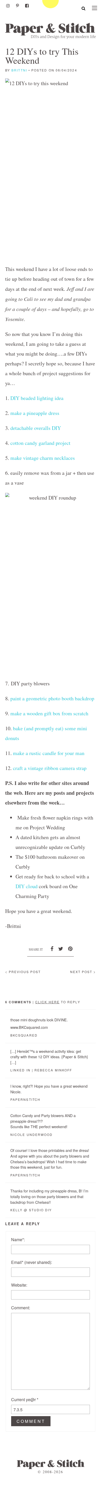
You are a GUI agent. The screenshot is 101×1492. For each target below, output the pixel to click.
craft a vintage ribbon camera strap (49, 768)
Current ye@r (24, 1399)
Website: (19, 1285)
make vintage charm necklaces (42, 457)
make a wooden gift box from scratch (49, 713)
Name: (18, 1239)
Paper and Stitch (50, 30)
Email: (31, 1262)
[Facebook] (27, 6)
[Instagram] (8, 6)
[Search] (83, 8)
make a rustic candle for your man (48, 753)
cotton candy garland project (40, 442)
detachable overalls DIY (35, 427)
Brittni (19, 70)
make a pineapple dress (34, 413)
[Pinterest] (17, 6)
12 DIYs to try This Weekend (41, 55)
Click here (47, 1002)
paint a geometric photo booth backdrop (52, 698)
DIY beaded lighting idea (36, 398)
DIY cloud (27, 886)
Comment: (20, 1308)
